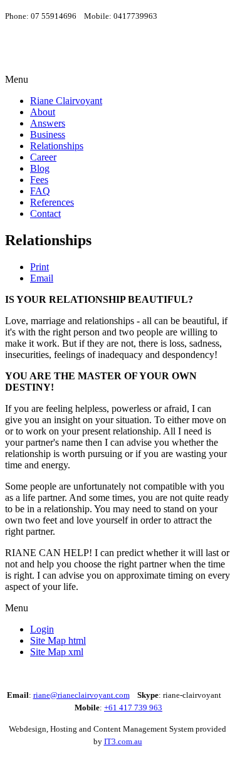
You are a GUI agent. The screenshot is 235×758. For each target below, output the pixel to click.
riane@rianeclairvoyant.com (81, 695)
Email (41, 278)
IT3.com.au (123, 741)
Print (39, 266)
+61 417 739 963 (133, 707)
